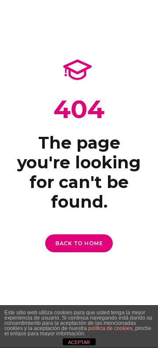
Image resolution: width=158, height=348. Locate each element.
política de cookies (110, 328)
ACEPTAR (79, 342)
